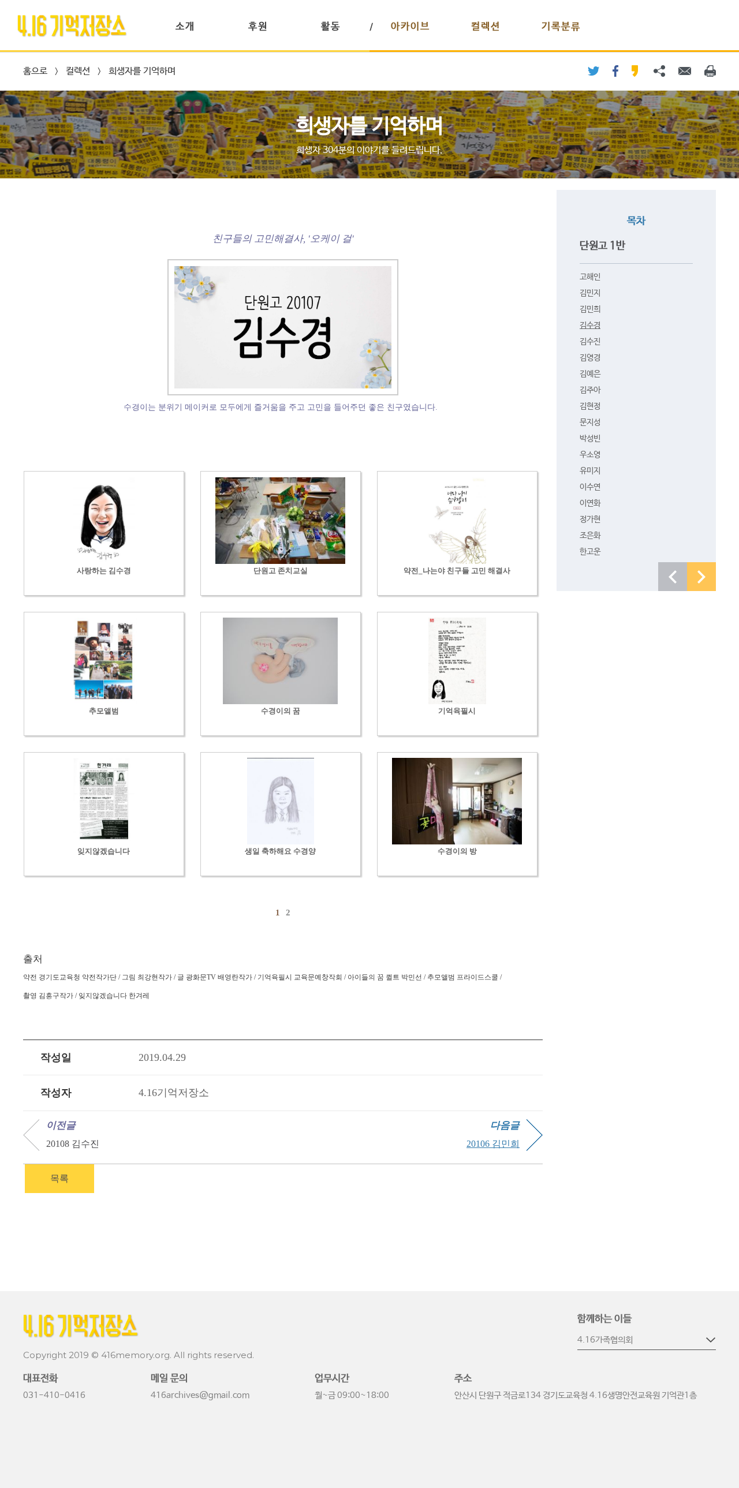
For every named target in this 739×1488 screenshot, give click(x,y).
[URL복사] (659, 71)
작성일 (56, 1057)
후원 (258, 26)
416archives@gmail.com (200, 1395)
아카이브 (410, 26)
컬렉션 (486, 26)
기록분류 (561, 26)
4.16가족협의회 (605, 1340)
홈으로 (35, 71)
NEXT (701, 576)
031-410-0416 (54, 1395)
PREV (672, 576)
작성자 (56, 1092)
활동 (331, 26)
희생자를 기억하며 (142, 71)
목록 (59, 1178)
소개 (185, 26)
